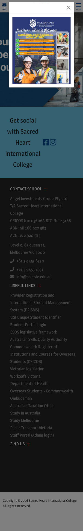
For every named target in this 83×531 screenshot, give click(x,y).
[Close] (68, 7)
